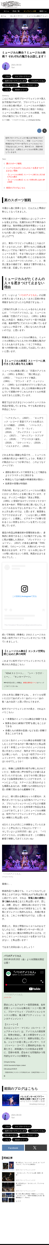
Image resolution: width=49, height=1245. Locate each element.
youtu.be (7, 997)
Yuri (13, 67)
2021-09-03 (16, 65)
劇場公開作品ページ (30, 682)
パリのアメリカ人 (28, 295)
